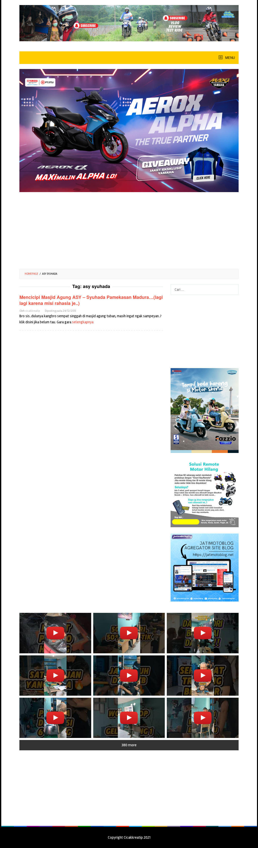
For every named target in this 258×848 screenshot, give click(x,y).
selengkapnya (82, 322)
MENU (229, 57)
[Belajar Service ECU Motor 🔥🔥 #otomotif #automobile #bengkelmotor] (203, 633)
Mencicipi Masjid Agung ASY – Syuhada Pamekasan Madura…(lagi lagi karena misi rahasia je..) (91, 300)
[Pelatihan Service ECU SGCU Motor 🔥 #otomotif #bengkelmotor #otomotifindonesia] (55, 675)
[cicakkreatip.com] (129, 23)
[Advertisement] (129, 228)
